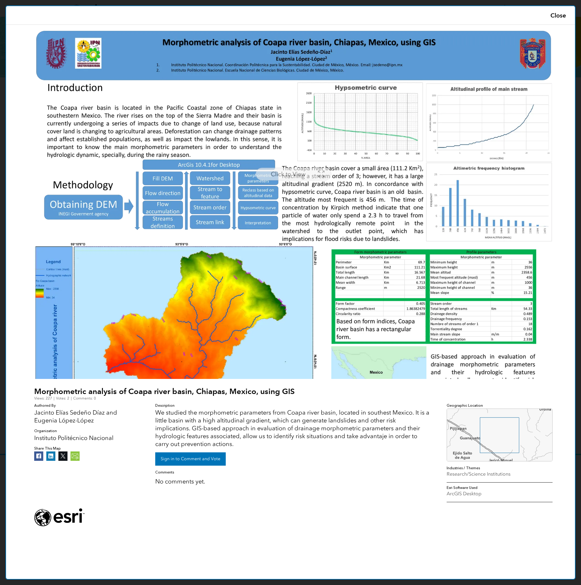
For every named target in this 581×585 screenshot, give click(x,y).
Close (558, 15)
